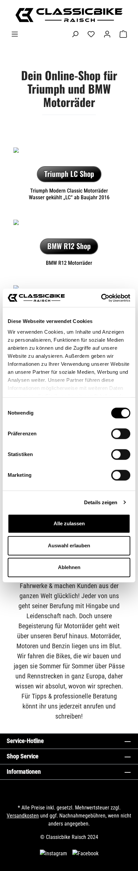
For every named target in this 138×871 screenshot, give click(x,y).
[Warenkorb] (123, 34)
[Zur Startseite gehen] (69, 15)
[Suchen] (75, 34)
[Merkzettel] (91, 34)
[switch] (120, 433)
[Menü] (15, 34)
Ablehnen (69, 567)
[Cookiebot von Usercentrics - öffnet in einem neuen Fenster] (101, 298)
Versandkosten (23, 815)
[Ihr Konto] (107, 34)
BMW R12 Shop (69, 245)
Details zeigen (100, 502)
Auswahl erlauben (69, 545)
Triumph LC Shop (69, 173)
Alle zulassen (69, 523)
